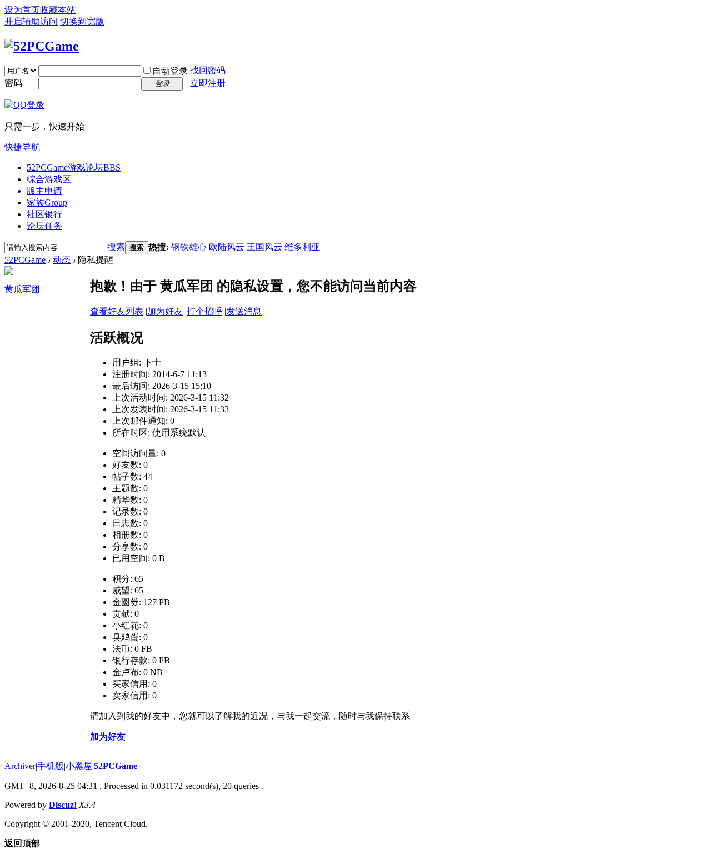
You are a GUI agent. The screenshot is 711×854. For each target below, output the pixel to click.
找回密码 (208, 70)
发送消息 (244, 311)
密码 (13, 83)
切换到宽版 (82, 21)
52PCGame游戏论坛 (74, 167)
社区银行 (44, 214)
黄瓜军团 (22, 289)
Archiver (20, 766)
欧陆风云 (226, 247)
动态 (62, 259)
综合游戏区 (49, 179)
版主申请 (44, 191)
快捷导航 (22, 147)
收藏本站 (58, 9)
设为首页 (22, 9)
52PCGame (25, 259)
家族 (47, 202)
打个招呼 (204, 311)
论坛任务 (44, 226)
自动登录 (170, 71)
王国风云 (264, 247)
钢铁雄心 (189, 247)
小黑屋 (79, 766)
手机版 (50, 766)
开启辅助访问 (31, 21)
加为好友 (165, 311)
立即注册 (208, 83)
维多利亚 (302, 247)
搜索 (116, 247)
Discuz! (63, 805)
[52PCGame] (41, 46)
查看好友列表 (116, 311)
